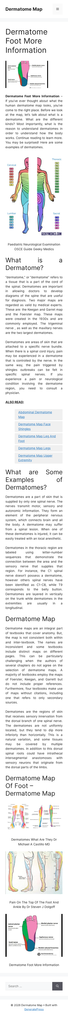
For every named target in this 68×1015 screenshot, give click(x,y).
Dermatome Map (23, 9)
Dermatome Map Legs (34, 448)
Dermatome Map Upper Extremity (35, 458)
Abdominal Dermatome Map (35, 414)
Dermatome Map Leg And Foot (37, 438)
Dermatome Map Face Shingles (34, 426)
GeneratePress (34, 1009)
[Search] (57, 986)
